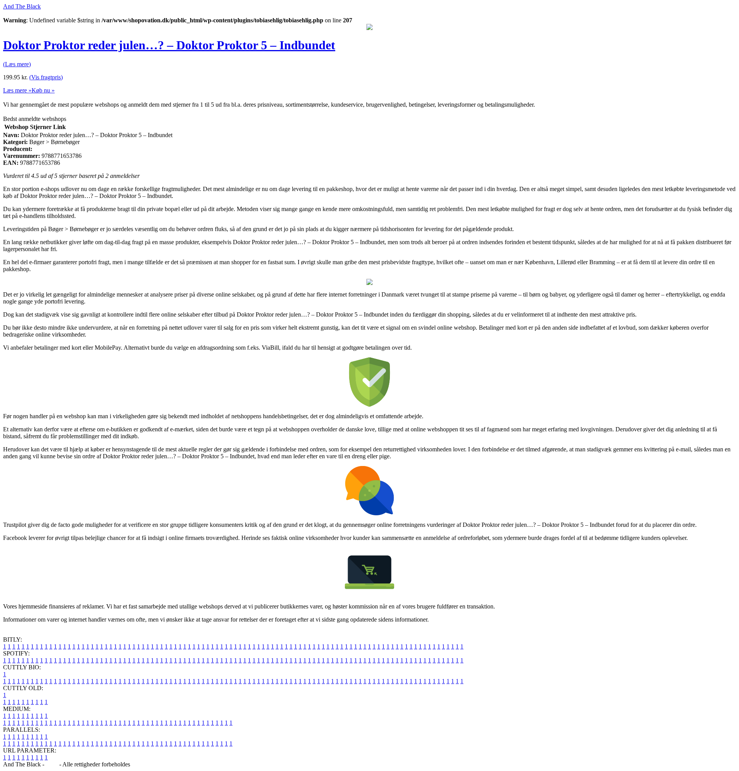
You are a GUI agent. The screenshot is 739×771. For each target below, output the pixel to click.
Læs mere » (17, 90)
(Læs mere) (17, 64)
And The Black (22, 6)
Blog (52, 764)
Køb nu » (43, 90)
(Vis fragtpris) (46, 77)
